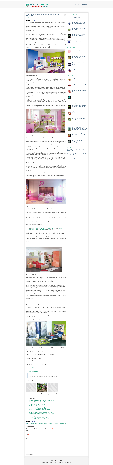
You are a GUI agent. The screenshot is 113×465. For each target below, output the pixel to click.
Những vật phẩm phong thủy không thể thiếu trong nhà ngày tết (41, 414)
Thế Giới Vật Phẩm (42, 229)
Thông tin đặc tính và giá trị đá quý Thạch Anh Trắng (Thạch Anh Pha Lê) (79, 63)
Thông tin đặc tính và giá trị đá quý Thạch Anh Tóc (79, 57)
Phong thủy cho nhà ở (39, 423)
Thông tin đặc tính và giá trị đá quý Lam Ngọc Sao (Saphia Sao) (79, 23)
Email (27, 434)
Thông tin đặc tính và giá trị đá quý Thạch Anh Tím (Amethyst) (79, 70)
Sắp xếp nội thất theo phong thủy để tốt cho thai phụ (39, 401)
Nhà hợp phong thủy (31, 423)
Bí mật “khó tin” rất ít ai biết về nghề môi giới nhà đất (76, 150)
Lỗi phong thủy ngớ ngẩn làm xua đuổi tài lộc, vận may (39, 409)
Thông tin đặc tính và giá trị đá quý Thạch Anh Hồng (79, 50)
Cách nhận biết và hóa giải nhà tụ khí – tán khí (37, 405)
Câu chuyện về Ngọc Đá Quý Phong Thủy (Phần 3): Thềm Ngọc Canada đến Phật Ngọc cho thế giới (79, 129)
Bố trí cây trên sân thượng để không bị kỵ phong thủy (39, 408)
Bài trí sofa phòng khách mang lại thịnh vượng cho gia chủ (40, 403)
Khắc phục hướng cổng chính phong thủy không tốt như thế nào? (41, 413)
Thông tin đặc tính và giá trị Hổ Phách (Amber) (79, 79)
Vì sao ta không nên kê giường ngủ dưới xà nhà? (38, 417)
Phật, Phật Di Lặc (32, 367)
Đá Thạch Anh (50, 9)
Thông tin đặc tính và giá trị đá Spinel (79, 91)
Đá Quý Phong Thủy (40, 9)
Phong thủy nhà (46, 423)
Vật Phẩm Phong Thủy (35, 228)
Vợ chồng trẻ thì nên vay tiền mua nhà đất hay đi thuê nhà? (76, 158)
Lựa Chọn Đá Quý (67, 9)
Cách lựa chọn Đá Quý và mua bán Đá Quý (78, 119)
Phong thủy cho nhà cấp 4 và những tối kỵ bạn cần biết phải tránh (41, 407)
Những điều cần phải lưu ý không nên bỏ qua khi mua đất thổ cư (76, 154)
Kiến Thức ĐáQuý (30, 9)
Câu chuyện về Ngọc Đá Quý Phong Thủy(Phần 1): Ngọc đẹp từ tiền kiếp (79, 134)
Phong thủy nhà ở (52, 423)
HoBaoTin (77, 4)
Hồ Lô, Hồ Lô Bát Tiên (33, 371)
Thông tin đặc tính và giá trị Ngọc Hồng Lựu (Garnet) (79, 85)
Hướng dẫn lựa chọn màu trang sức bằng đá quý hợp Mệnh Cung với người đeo (79, 112)
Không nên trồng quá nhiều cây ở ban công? (37, 404)
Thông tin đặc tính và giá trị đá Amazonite (79, 96)
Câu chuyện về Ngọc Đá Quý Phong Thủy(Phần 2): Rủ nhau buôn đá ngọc (78, 141)
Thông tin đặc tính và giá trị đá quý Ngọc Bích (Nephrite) (79, 35)
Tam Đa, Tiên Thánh (33, 369)
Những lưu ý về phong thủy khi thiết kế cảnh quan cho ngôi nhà (41, 418)
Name (27, 430)
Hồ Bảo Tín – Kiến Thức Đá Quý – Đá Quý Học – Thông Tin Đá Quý (58, 462)
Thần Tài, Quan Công (33, 368)
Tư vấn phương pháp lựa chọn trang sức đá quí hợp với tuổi (79, 106)
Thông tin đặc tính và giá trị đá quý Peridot (79, 29)
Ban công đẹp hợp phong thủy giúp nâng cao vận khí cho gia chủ (41, 412)
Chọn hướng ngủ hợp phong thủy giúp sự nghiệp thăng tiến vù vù (41, 400)
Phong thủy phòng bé (60, 423)
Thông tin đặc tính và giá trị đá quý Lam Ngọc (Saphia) (79, 41)
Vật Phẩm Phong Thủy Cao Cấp (46, 228)
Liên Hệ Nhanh (84, 4)
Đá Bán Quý (58, 9)
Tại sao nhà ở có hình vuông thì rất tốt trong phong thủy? (39, 410)
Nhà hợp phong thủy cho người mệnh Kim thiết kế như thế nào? (41, 416)
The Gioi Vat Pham (32, 300)
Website (27, 438)
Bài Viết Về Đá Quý (77, 9)
